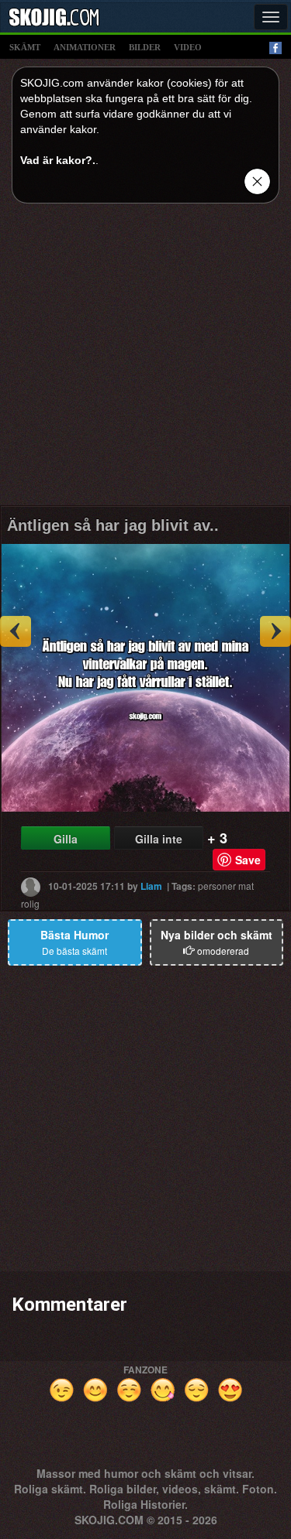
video (188, 47)
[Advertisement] (145, 360)
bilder (145, 47)
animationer (85, 47)
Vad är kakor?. (57, 160)
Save (248, 859)
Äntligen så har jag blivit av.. (113, 525)
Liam (151, 885)
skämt (24, 47)
